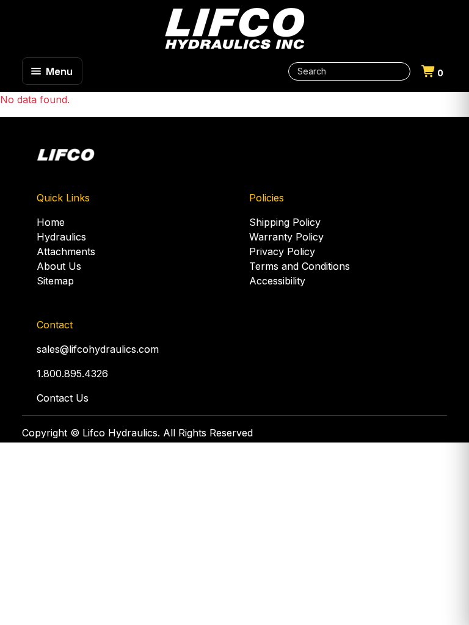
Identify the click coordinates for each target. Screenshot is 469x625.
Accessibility (277, 281)
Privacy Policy (282, 251)
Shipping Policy (285, 222)
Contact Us (63, 398)
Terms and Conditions (299, 266)
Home (51, 222)
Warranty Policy (286, 237)
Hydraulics (61, 237)
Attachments (66, 251)
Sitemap (55, 281)
